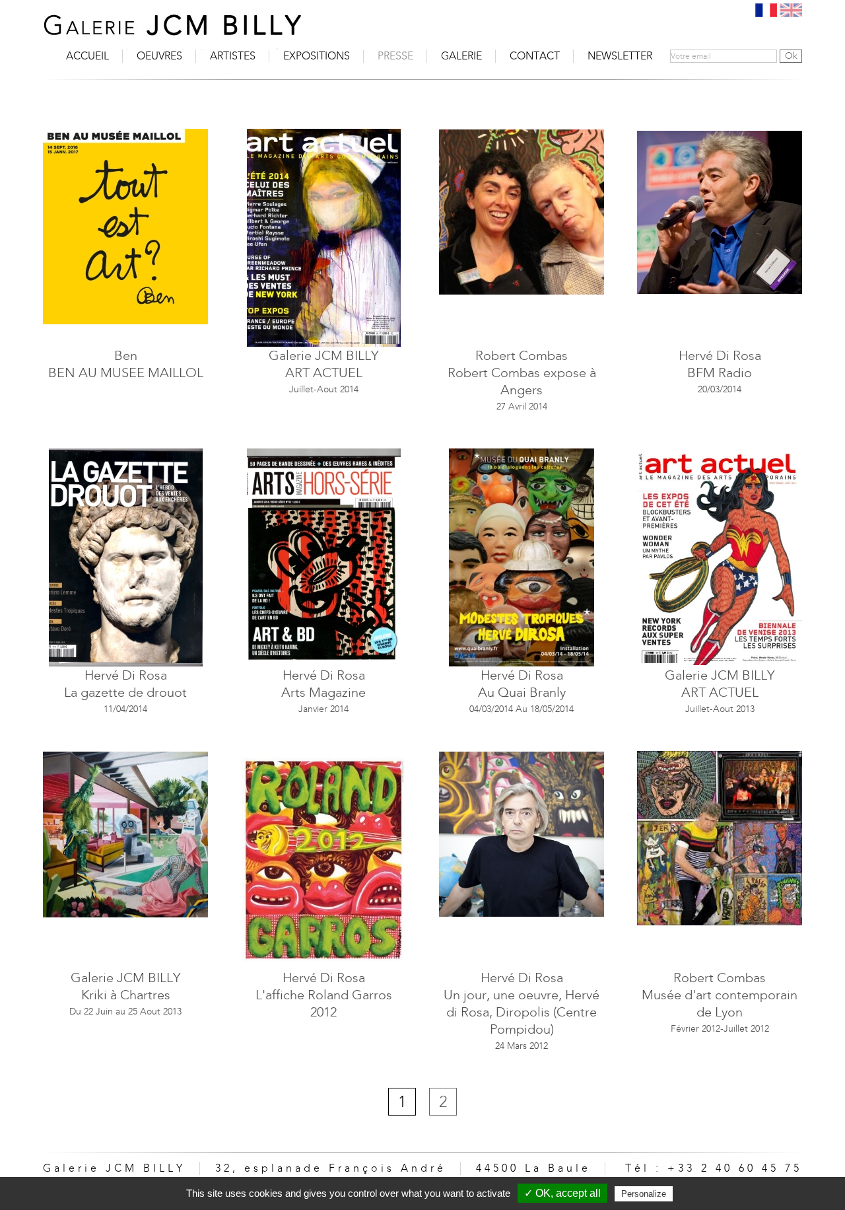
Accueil (87, 56)
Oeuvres (159, 56)
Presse (395, 56)
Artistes (232, 56)
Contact (535, 56)
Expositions (316, 56)
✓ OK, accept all (562, 1193)
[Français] (766, 10)
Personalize (643, 1194)
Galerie (461, 56)
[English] (791, 10)
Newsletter (620, 56)
